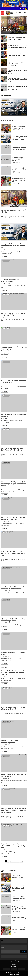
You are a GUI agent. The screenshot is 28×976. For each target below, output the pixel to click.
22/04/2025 (5, 590)
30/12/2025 (15, 172)
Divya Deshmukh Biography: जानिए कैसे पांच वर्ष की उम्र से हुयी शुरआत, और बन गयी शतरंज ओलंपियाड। (13, 484)
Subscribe (26, 9)
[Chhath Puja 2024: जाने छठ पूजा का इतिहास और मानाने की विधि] (14, 763)
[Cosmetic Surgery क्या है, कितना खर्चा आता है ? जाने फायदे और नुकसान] (6, 170)
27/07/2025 (5, 557)
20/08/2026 (5, 32)
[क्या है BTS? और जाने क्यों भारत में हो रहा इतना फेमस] (4, 71)
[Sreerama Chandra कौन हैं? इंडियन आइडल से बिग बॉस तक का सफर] (4, 38)
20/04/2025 (5, 622)
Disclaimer (14, 964)
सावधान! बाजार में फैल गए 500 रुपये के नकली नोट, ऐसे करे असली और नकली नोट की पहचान (13, 588)
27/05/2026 (12, 114)
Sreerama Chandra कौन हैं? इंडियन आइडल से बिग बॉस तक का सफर (16, 38)
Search (4, 947)
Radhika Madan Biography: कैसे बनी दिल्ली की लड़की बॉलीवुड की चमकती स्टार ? (17, 46)
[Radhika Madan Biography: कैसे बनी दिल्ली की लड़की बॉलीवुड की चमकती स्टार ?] (4, 46)
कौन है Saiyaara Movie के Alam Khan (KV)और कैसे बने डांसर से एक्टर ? (17, 54)
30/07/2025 (12, 49)
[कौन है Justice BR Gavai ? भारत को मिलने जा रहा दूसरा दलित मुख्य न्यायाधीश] (14, 607)
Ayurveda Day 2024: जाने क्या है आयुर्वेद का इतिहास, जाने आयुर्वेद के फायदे (13, 708)
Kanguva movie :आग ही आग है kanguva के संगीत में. (15, 62)
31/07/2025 (5, 418)
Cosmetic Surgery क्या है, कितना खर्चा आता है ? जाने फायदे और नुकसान (19, 169)
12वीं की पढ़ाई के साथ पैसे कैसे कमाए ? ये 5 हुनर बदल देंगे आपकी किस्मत (19, 148)
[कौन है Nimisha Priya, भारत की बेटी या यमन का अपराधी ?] (14, 403)
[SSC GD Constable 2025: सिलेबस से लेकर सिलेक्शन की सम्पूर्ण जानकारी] (14, 729)
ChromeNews (11, 974)
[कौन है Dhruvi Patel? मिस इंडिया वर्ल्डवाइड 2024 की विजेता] (4, 87)
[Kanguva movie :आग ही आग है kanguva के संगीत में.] (4, 62)
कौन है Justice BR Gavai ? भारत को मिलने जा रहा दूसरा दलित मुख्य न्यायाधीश (13, 620)
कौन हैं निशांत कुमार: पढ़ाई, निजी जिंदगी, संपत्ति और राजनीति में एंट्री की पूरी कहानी (19, 159)
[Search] (24, 8)
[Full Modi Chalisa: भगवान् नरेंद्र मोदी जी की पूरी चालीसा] (6, 128)
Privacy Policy (14, 966)
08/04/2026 (15, 151)
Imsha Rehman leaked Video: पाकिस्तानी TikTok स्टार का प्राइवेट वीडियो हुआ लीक (13, 846)
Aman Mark (5, 114)
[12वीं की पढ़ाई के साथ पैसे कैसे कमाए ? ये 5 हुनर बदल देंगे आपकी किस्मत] (6, 149)
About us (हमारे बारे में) (14, 961)
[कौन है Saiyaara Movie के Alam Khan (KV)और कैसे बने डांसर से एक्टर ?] (4, 54)
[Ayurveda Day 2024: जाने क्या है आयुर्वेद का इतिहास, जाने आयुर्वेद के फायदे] (14, 695)
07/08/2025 (12, 41)
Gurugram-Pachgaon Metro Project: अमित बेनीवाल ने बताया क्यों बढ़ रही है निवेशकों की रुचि (14, 110)
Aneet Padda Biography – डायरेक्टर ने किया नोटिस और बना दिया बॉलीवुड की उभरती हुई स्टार (13, 553)
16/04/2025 (12, 65)
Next (22, 861)
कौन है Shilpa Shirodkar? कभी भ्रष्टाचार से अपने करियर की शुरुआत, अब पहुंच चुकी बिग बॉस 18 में (17, 79)
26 (18, 861)
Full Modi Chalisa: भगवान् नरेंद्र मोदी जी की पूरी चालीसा (18, 127)
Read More (4, 221)
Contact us (14, 963)
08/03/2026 (15, 162)
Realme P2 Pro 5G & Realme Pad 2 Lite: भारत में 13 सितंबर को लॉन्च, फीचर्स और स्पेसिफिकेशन (12, 673)
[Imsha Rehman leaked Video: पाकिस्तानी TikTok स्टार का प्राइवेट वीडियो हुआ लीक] (14, 832)
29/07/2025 (12, 57)
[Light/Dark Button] (21, 8)
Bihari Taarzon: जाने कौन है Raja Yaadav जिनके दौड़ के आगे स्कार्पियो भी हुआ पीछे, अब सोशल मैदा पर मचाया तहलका (14, 810)
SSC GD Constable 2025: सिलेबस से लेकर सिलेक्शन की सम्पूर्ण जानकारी (13, 742)
